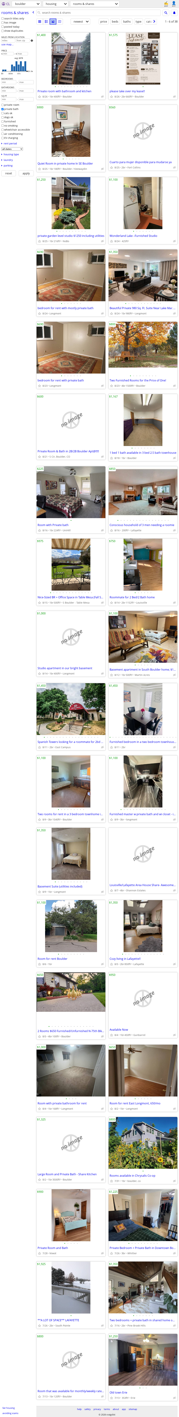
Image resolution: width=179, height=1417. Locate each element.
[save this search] (174, 13)
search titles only (14, 18)
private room (11, 104)
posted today (11, 26)
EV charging (11, 138)
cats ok (8, 113)
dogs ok (8, 117)
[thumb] (46, 22)
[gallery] (53, 22)
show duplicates (13, 30)
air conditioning (13, 133)
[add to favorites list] (39, 97)
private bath (11, 109)
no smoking (11, 125)
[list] (39, 22)
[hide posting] (102, 97)
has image (10, 22)
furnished (10, 121)
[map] (59, 22)
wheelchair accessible (17, 129)
